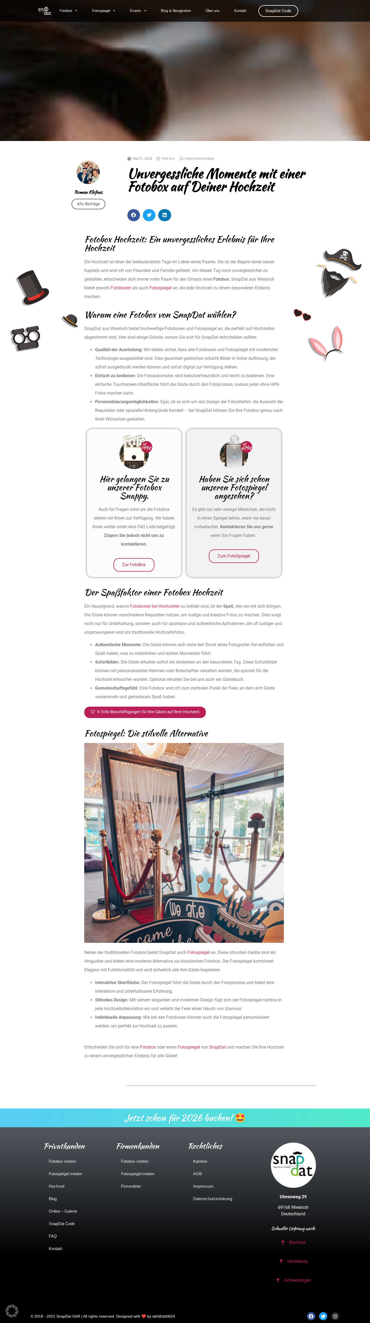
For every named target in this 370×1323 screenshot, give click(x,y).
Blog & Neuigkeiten (176, 11)
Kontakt (240, 11)
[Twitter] (323, 1316)
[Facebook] (311, 1316)
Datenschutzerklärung (212, 1198)
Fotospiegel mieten (65, 1173)
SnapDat (217, 1047)
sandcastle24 (163, 1316)
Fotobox (66, 11)
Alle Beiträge (88, 203)
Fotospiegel (101, 11)
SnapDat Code (62, 1223)
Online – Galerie (63, 1211)
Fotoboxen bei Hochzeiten (155, 606)
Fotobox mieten (62, 1161)
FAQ (53, 1236)
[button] (133, 215)
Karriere (200, 1161)
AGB (197, 1173)
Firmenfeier (131, 1186)
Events (135, 11)
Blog (53, 1198)
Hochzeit (56, 1186)
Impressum (203, 1186)
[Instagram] (335, 1316)
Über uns (213, 11)
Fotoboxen (121, 287)
